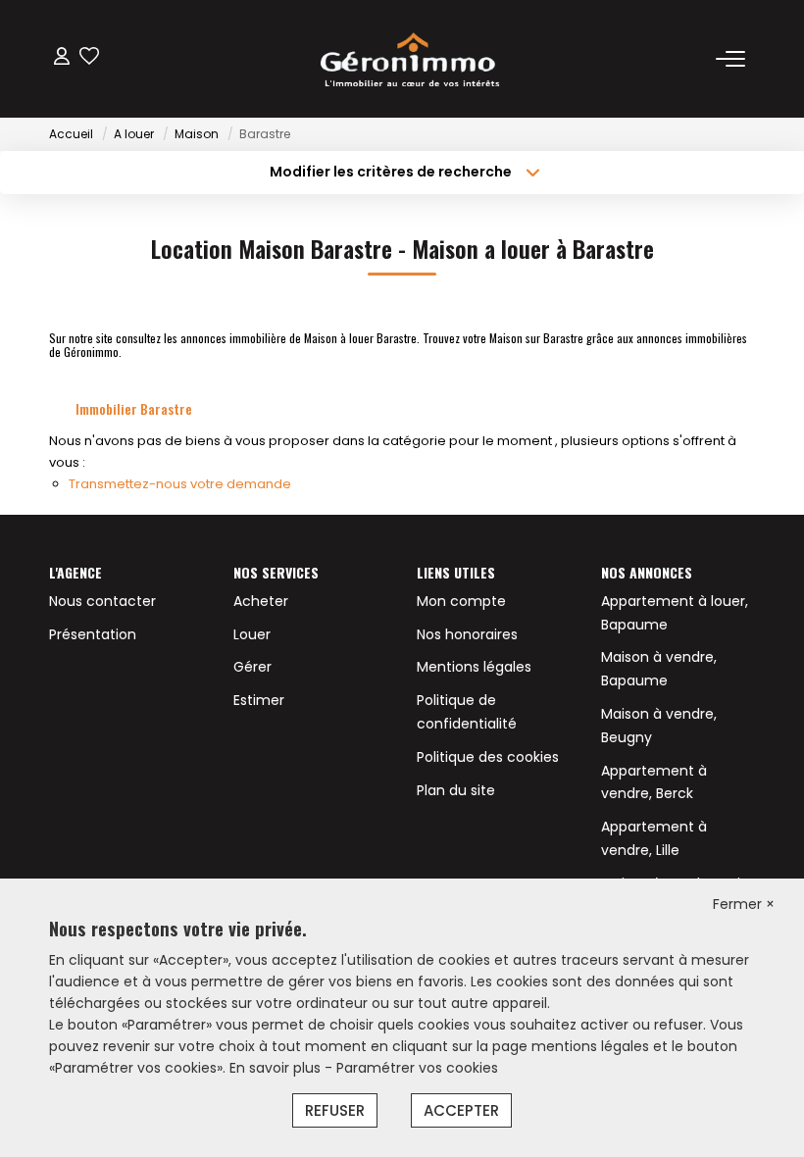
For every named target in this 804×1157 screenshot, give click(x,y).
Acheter (260, 601)
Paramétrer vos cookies (417, 1068)
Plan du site (456, 790)
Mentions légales (474, 667)
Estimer (258, 700)
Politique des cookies (488, 757)
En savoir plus (277, 1068)
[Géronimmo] (408, 59)
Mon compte (461, 601)
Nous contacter (102, 601)
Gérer (252, 667)
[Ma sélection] (89, 58)
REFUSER (335, 1110)
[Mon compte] (62, 58)
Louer (252, 634)
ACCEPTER (461, 1110)
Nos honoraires (467, 634)
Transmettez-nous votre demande (180, 484)
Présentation (92, 634)
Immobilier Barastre (133, 408)
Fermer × (744, 904)
